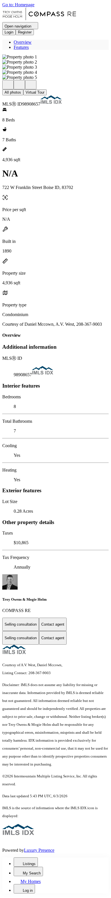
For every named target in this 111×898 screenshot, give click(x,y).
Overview (23, 42)
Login (9, 32)
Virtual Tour (35, 92)
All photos (13, 92)
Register (25, 32)
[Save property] (19, 84)
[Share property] (30, 84)
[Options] (8, 84)
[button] (55, 57)
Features (21, 47)
